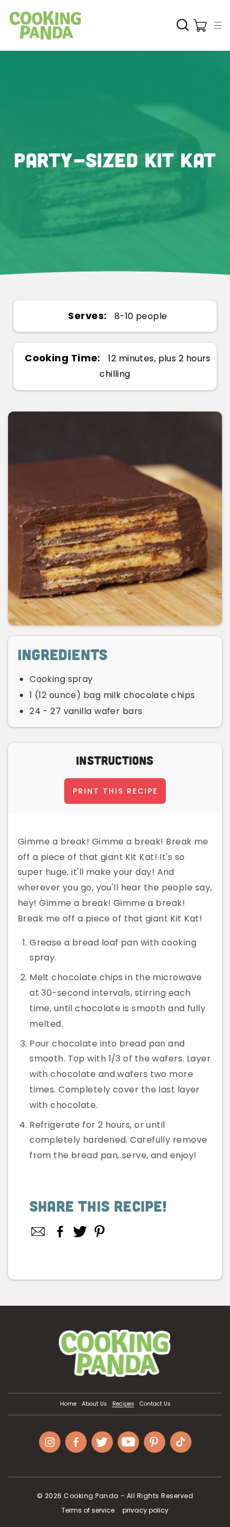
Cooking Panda (91, 1495)
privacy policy (145, 1510)
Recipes (123, 1404)
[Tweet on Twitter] (80, 1231)
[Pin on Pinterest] (100, 1231)
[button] (217, 25)
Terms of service (88, 1510)
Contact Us (155, 1404)
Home (68, 1404)
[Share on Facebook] (60, 1231)
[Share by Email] (38, 1231)
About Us (94, 1404)
